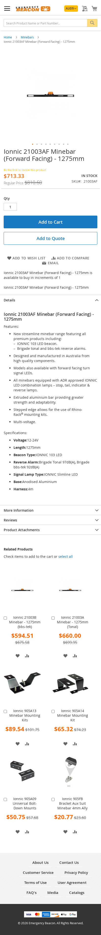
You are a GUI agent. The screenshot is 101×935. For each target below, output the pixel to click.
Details (9, 300)
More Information (19, 510)
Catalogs (76, 892)
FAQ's (31, 892)
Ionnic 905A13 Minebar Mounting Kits (24, 715)
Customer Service (38, 872)
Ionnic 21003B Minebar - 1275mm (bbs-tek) (24, 622)
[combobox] (50, 23)
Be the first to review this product (25, 170)
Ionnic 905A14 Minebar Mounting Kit (72, 715)
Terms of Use (35, 882)
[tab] (50, 300)
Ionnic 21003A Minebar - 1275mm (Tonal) (72, 622)
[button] (71, 8)
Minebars (28, 37)
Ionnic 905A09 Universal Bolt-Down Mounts (25, 803)
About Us (40, 862)
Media (52, 892)
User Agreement (72, 882)
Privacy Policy (76, 872)
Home (8, 37)
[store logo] (32, 8)
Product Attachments (22, 530)
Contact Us (69, 862)
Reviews (10, 520)
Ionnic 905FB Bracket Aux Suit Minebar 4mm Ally (72, 803)
